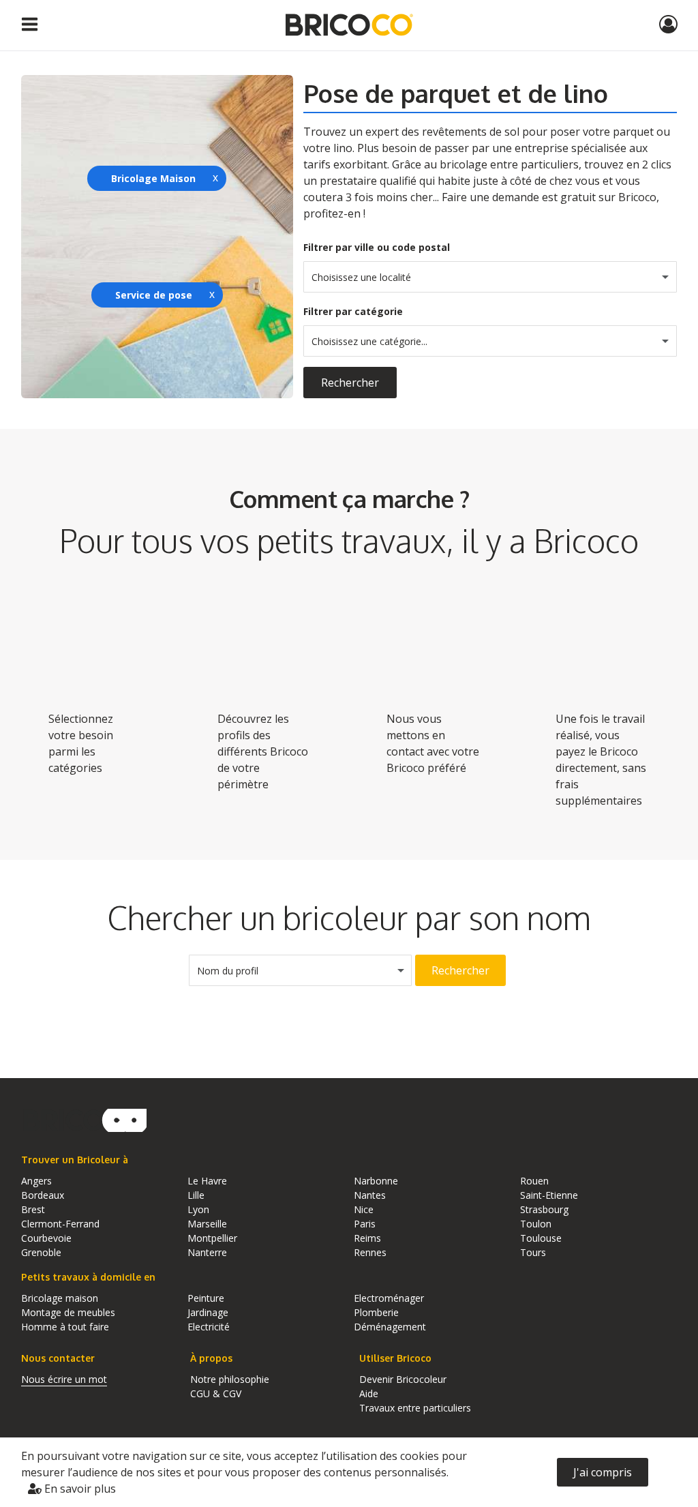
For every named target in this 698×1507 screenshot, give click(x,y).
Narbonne (376, 1180)
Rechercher (350, 382)
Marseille (207, 1223)
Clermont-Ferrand (60, 1223)
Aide (368, 1393)
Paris (365, 1223)
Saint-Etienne (549, 1195)
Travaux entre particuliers (415, 1407)
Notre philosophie (229, 1379)
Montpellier (212, 1238)
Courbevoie (46, 1238)
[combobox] (490, 277)
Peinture (205, 1298)
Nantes (370, 1195)
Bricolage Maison (153, 178)
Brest (33, 1209)
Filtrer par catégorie (353, 311)
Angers (36, 1180)
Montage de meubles (68, 1312)
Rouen (534, 1180)
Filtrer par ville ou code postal (376, 247)
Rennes (370, 1252)
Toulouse (541, 1238)
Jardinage (207, 1312)
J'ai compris (602, 1472)
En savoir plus (79, 1488)
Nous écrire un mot (64, 1379)
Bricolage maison (59, 1298)
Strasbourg (544, 1209)
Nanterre (207, 1252)
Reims (367, 1238)
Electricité (208, 1326)
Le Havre (207, 1180)
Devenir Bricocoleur (402, 1379)
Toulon (535, 1223)
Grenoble (41, 1252)
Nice (364, 1209)
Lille (195, 1195)
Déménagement (390, 1326)
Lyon (198, 1209)
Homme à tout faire (65, 1326)
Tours (533, 1252)
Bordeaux (42, 1195)
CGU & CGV (215, 1393)
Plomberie (376, 1312)
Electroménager (389, 1298)
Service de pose (153, 294)
